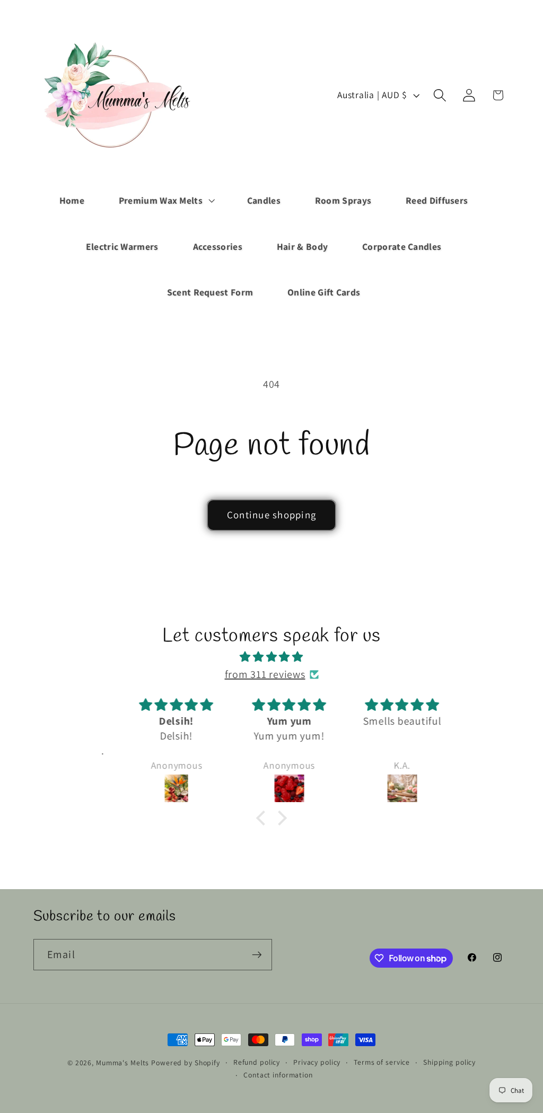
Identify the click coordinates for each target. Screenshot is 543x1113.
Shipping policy (449, 1062)
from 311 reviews (265, 674)
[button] (166, 200)
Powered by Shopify (185, 1062)
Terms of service (382, 1062)
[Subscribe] (257, 954)
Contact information (278, 1075)
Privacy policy (316, 1062)
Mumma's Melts (123, 1062)
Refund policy (256, 1062)
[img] (271, 657)
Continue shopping (271, 514)
